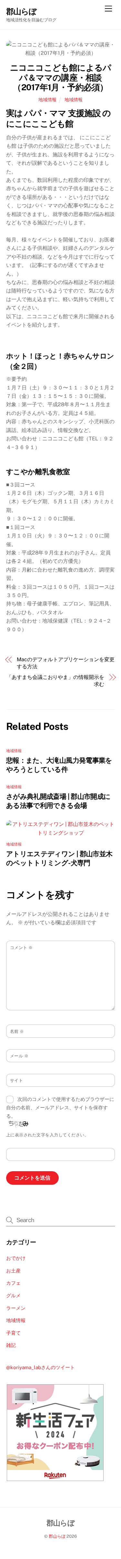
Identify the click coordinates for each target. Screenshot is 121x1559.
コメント (21, 947)
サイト (16, 1080)
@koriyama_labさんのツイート (40, 1367)
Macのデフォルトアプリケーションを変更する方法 (65, 663)
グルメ (13, 1295)
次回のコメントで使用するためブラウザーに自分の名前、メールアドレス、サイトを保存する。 (60, 1107)
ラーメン (15, 1308)
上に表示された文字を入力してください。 (47, 1134)
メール (19, 1056)
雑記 (11, 1345)
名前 (17, 1031)
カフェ (13, 1283)
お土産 (13, 1270)
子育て (13, 1333)
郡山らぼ (57, 1536)
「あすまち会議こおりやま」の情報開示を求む (55, 680)
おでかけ (15, 1258)
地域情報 (47, 99)
